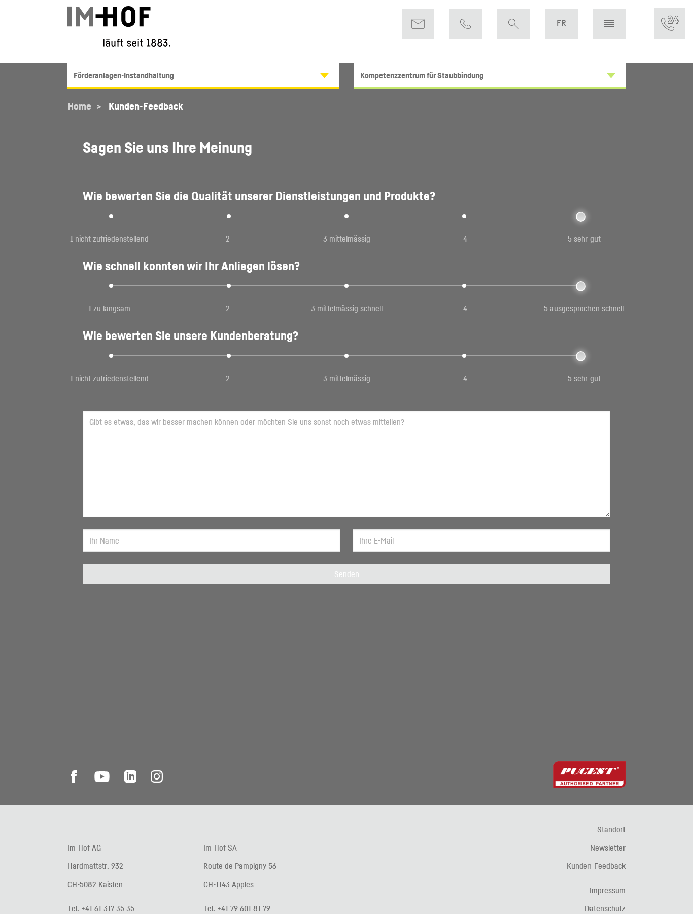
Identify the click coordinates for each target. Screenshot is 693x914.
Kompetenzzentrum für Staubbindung (421, 75)
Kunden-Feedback (146, 106)
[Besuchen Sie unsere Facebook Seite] (76, 779)
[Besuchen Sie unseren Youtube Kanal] (102, 779)
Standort (611, 829)
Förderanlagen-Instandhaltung (124, 75)
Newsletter (608, 847)
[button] (609, 24)
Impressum (608, 890)
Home (79, 106)
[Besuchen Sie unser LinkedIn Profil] (130, 779)
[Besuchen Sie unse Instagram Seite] (157, 779)
